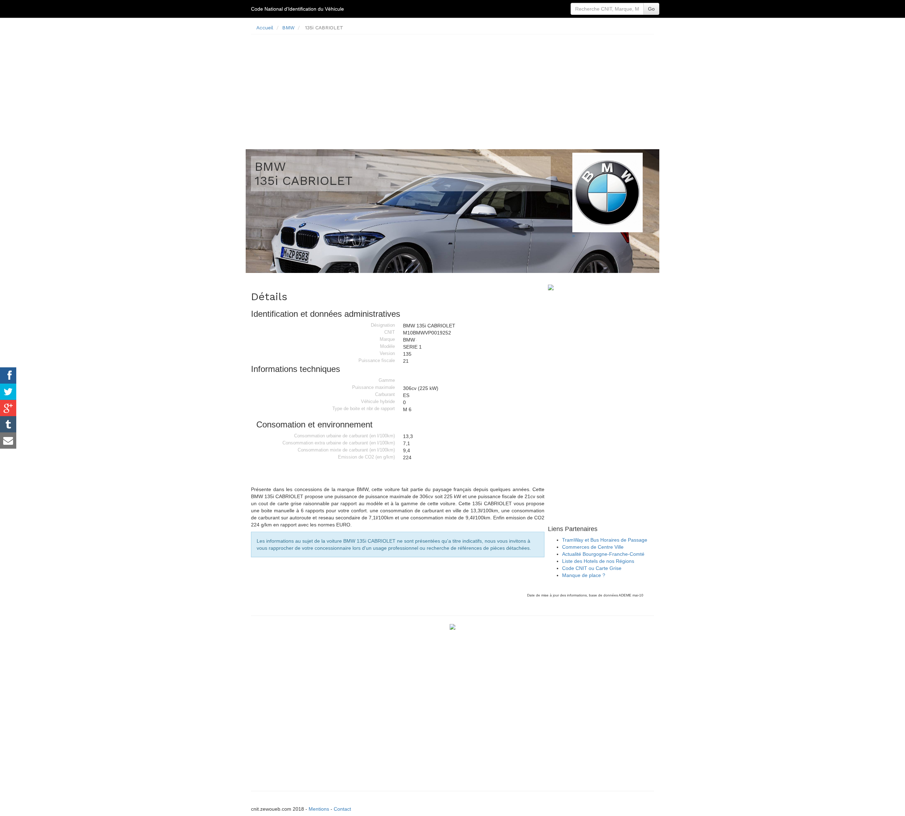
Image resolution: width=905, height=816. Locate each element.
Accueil (264, 27)
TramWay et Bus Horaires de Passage (604, 540)
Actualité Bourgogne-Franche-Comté (603, 554)
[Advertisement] (452, 89)
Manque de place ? (583, 575)
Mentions (319, 809)
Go (651, 9)
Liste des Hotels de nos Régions (598, 561)
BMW (288, 27)
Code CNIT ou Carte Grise (591, 568)
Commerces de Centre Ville (593, 547)
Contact (342, 809)
